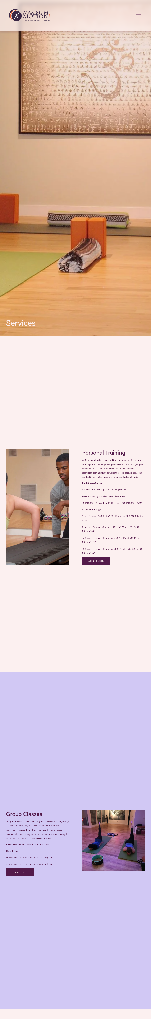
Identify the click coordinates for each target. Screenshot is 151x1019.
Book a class (20, 872)
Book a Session (96, 560)
